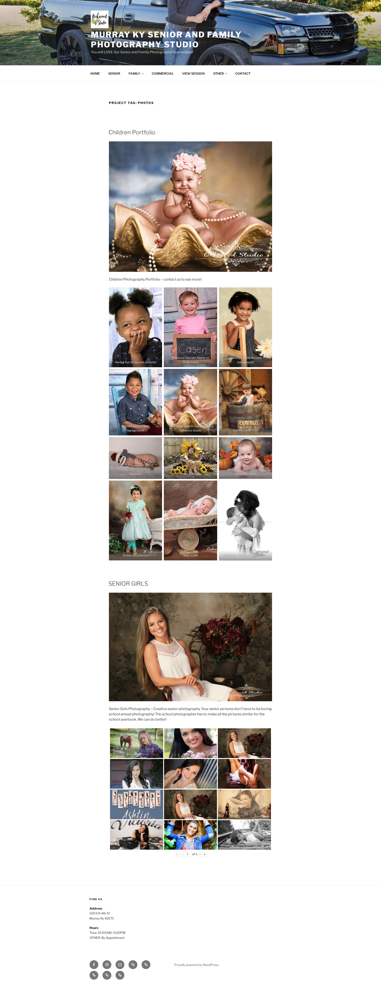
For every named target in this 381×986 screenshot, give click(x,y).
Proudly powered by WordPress (196, 965)
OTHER (218, 73)
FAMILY (134, 73)
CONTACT (242, 73)
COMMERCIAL (163, 73)
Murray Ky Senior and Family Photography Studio (166, 39)
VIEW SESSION (193, 73)
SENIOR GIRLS (128, 583)
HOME (95, 73)
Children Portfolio (131, 132)
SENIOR (114, 73)
